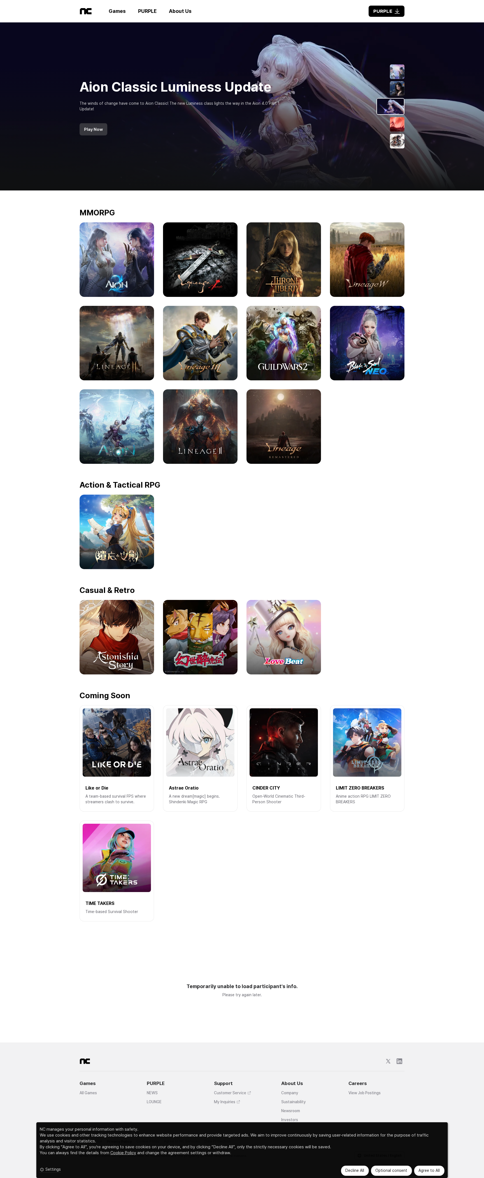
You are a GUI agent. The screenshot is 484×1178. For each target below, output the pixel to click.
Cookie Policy (123, 1152)
